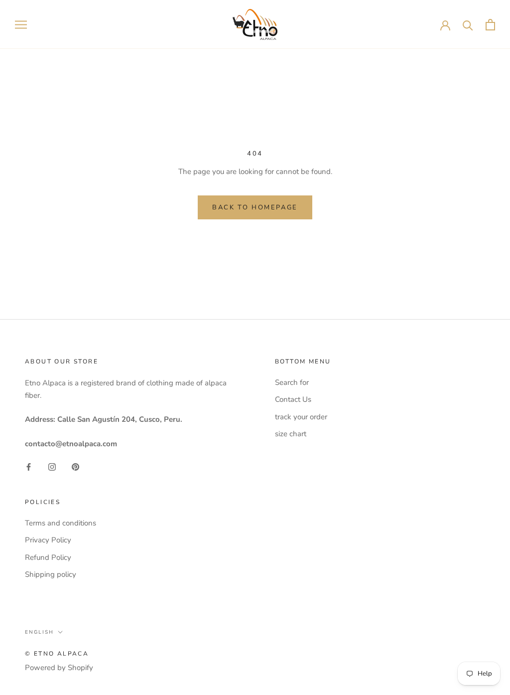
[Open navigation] (21, 24)
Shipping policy (50, 574)
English (39, 632)
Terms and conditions (60, 523)
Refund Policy (48, 557)
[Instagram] (52, 466)
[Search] (468, 24)
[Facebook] (28, 466)
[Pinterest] (75, 466)
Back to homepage (255, 207)
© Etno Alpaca (57, 654)
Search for (292, 382)
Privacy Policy (48, 540)
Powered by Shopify (59, 668)
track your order (301, 417)
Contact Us (293, 399)
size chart (290, 434)
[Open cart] (490, 24)
